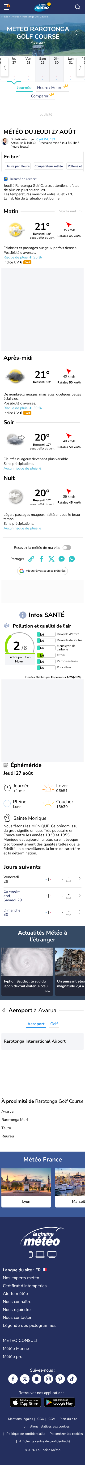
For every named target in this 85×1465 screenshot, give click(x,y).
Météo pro (12, 1356)
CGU (40, 1419)
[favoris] (76, 32)
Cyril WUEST (45, 139)
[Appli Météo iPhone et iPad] (25, 1403)
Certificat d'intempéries (25, 1286)
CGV (51, 1419)
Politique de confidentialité (25, 1434)
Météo (4, 16)
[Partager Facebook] (41, 559)
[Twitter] (25, 1379)
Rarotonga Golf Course (35, 16)
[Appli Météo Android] (59, 1403)
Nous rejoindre (17, 1309)
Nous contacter (17, 1317)
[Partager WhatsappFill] (72, 559)
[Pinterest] (60, 1379)
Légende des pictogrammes (29, 1325)
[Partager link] (31, 559)
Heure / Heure (50, 87)
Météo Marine (16, 1348)
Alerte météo (15, 1293)
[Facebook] (13, 1379)
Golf (54, 1024)
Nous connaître (17, 1301)
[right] (80, 67)
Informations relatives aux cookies (45, 1426)
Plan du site (68, 1419)
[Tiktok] (72, 1379)
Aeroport (36, 1024)
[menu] (7, 7)
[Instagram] (48, 1379)
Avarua (15, 16)
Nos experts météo (21, 1278)
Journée (24, 87)
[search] (77, 7)
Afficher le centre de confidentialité (44, 1441)
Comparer (40, 96)
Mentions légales (20, 1419)
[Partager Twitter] (51, 559)
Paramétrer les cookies (66, 1434)
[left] (4, 67)
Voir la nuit (68, 211)
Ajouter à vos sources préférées (46, 571)
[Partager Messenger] (62, 559)
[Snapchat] (36, 1379)
